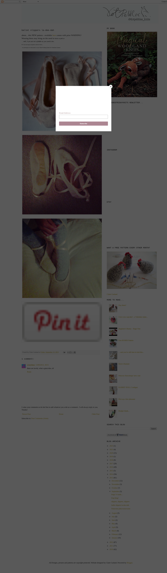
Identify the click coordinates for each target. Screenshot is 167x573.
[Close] (110, 86)
